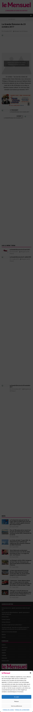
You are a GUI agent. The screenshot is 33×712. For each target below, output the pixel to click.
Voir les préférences (16, 706)
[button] (30, 673)
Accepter (16, 697)
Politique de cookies (8, 709)
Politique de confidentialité (22, 709)
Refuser (16, 701)
